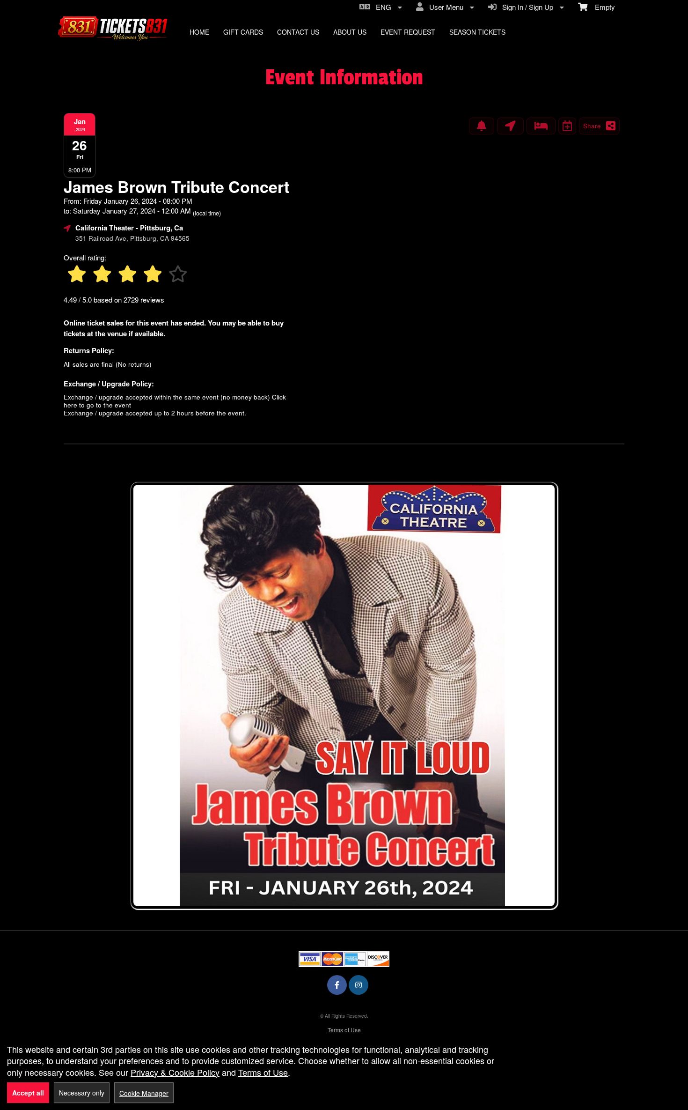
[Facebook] (337, 985)
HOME (199, 32)
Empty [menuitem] (601, 7)
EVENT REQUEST (408, 32)
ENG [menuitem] (381, 7)
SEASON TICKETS (477, 32)
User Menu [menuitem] (444, 7)
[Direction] (510, 126)
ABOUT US (349, 32)
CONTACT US (298, 32)
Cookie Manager (143, 1093)
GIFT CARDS (243, 32)
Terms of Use (344, 1030)
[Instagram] (358, 985)
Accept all (28, 1092)
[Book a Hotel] (541, 126)
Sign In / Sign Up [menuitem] (526, 7)
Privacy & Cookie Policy (175, 1072)
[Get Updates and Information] (481, 126)
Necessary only (81, 1092)
